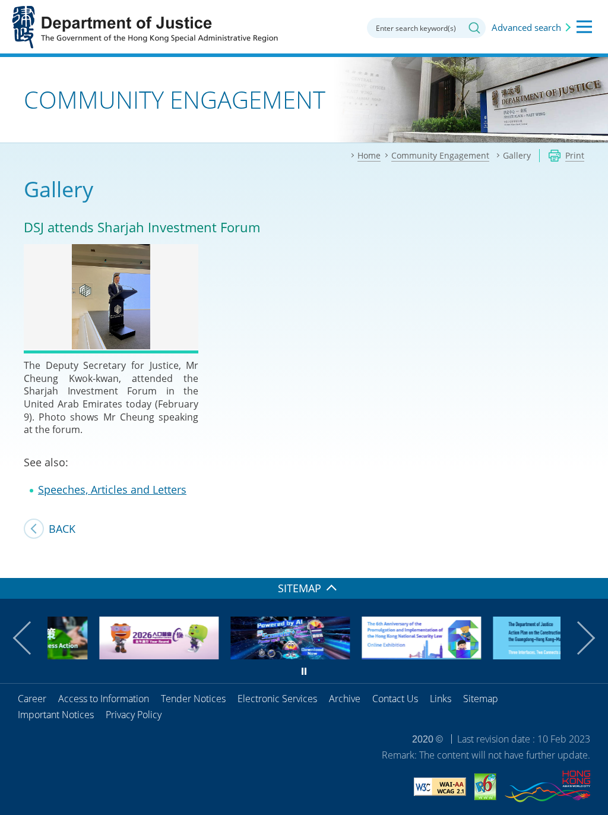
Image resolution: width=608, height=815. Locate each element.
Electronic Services (277, 698)
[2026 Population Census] (119, 655)
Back (62, 529)
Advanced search (526, 27)
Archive (344, 698)
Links (440, 698)
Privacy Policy (134, 714)
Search (474, 28)
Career (32, 698)
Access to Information (103, 698)
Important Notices (56, 714)
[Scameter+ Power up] (251, 655)
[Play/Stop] (304, 671)
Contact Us (395, 698)
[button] (30, 638)
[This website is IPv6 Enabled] (485, 788)
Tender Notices (193, 698)
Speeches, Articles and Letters (112, 489)
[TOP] (592, 562)
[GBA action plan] (513, 655)
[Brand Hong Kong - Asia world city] (547, 788)
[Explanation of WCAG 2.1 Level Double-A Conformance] (440, 789)
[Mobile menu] (584, 27)
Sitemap (480, 698)
